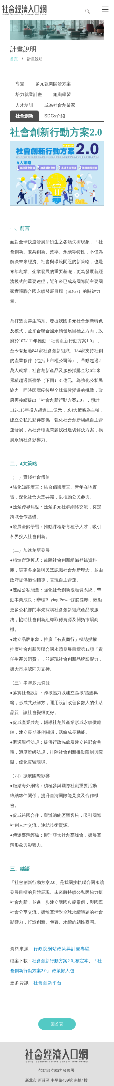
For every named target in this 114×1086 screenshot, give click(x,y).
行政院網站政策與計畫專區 (61, 948)
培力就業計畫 (28, 94)
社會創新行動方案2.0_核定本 (60, 960)
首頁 (14, 59)
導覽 (19, 83)
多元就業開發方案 (53, 83)
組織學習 (62, 94)
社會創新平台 (47, 982)
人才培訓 (24, 105)
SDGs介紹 (54, 116)
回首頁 (57, 1024)
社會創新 (24, 116)
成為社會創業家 (59, 105)
